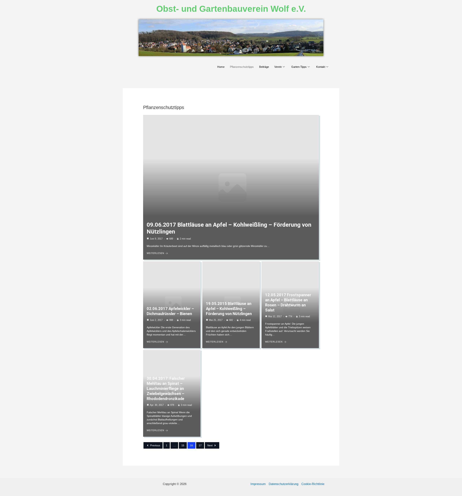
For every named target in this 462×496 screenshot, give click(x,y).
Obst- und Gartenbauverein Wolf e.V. (231, 9)
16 (191, 445)
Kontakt (320, 66)
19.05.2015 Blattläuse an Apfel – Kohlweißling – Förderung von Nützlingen (229, 308)
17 (200, 445)
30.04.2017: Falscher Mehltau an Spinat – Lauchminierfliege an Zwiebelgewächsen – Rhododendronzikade (166, 388)
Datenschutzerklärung (283, 484)
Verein (278, 66)
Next (210, 445)
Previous (155, 445)
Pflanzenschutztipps (242, 66)
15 (182, 445)
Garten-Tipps (299, 66)
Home (221, 66)
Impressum (258, 484)
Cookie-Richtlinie (312, 484)
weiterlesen (155, 253)
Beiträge (264, 66)
